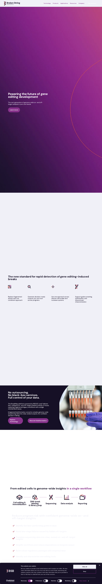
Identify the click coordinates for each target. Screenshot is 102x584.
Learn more (14, 110)
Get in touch (92, 3)
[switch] (46, 581)
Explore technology (14, 421)
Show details (83, 581)
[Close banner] (99, 565)
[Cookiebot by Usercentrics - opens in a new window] (10, 581)
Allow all (84, 566)
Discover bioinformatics (38, 421)
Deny (84, 571)
